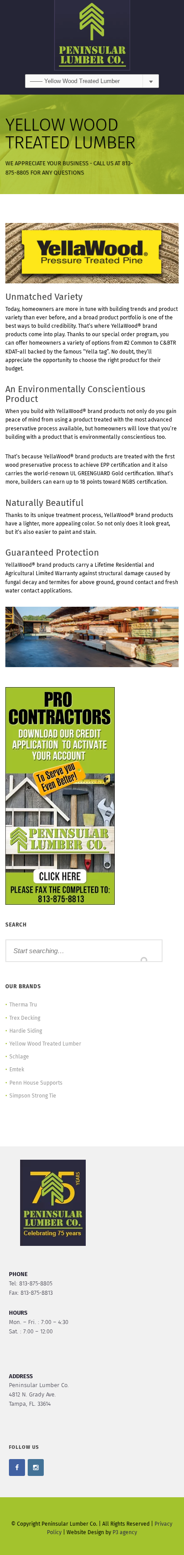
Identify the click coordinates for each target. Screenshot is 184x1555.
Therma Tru (23, 1005)
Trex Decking (24, 1018)
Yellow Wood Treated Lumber (45, 1044)
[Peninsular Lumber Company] (92, 37)
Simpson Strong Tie (32, 1096)
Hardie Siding (25, 1031)
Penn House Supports (36, 1083)
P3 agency (125, 1532)
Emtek (16, 1070)
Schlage (19, 1057)
